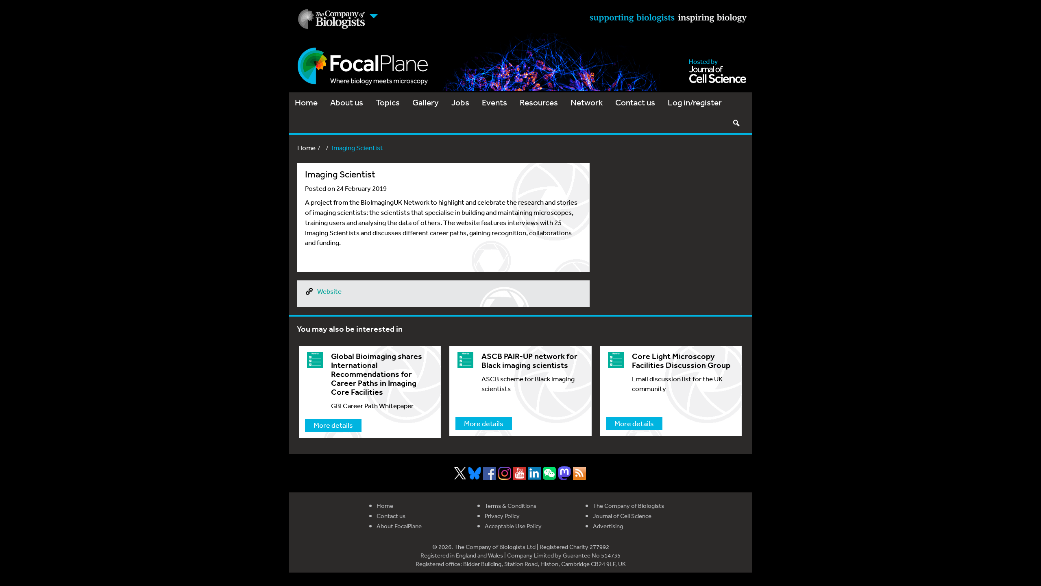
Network (587, 102)
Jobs (460, 102)
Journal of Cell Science (622, 516)
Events (494, 102)
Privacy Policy (502, 516)
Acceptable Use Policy (513, 526)
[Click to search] (736, 123)
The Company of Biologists (628, 505)
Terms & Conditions (510, 505)
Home (306, 102)
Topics (388, 102)
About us (346, 102)
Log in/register (695, 102)
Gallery (425, 102)
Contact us (635, 102)
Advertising (608, 526)
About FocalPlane (399, 526)
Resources (539, 102)
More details (333, 424)
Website (329, 291)
